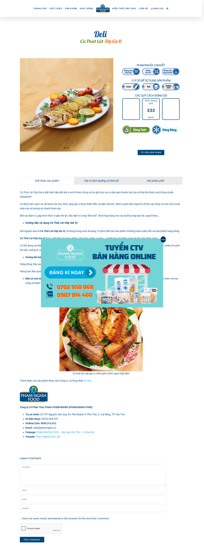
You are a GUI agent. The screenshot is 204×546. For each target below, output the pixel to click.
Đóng (163, 239)
